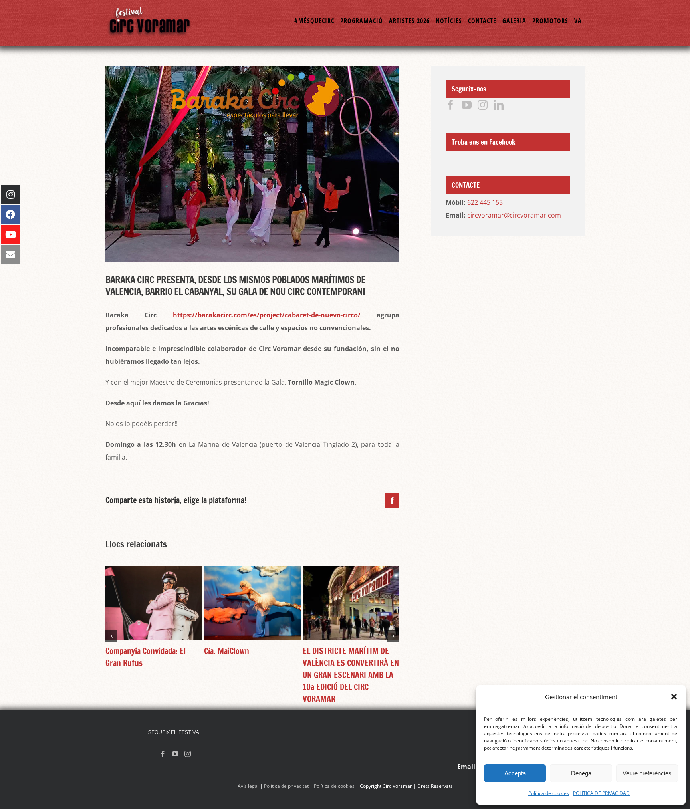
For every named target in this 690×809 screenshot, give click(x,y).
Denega (581, 773)
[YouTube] (467, 105)
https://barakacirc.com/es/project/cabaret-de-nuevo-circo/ (267, 315)
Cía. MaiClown (226, 651)
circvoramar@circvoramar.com (514, 215)
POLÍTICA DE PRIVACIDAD (601, 793)
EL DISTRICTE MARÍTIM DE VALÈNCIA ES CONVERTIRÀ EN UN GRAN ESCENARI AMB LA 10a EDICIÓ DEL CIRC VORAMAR (351, 675)
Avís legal (248, 786)
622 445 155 (485, 202)
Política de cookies (548, 793)
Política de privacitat (286, 786)
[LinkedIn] (499, 105)
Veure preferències (647, 773)
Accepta (515, 773)
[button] (674, 697)
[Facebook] (451, 105)
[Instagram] (483, 105)
